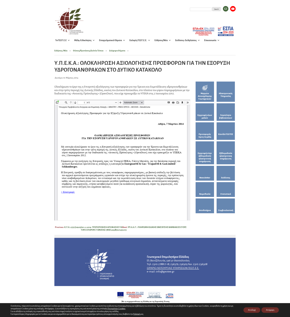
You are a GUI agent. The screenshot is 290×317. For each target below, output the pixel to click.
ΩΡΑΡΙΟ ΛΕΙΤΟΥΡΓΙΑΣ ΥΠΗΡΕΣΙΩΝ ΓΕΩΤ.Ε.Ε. (173, 267)
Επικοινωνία (210, 40)
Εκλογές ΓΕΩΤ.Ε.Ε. (138, 40)
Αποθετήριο (205, 210)
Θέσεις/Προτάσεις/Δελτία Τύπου (88, 51)
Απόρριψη (270, 310)
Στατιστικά (225, 194)
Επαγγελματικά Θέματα (110, 40)
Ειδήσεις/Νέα (161, 40)
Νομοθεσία (204, 194)
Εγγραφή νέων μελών (204, 116)
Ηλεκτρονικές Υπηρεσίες (225, 94)
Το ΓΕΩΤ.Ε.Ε (61, 40)
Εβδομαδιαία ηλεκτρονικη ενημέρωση (225, 156)
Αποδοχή (252, 310)
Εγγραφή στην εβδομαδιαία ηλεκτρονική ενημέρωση (205, 157)
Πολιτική (136, 314)
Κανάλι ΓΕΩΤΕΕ (225, 134)
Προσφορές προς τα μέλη (204, 135)
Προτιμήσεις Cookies (116, 308)
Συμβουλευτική (225, 210)
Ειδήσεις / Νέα (60, 51)
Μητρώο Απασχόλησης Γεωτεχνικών (205, 96)
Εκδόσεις (225, 178)
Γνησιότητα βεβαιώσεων (225, 116)
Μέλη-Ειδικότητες (83, 40)
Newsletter (204, 178)
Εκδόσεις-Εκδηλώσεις (186, 40)
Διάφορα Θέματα (117, 51)
